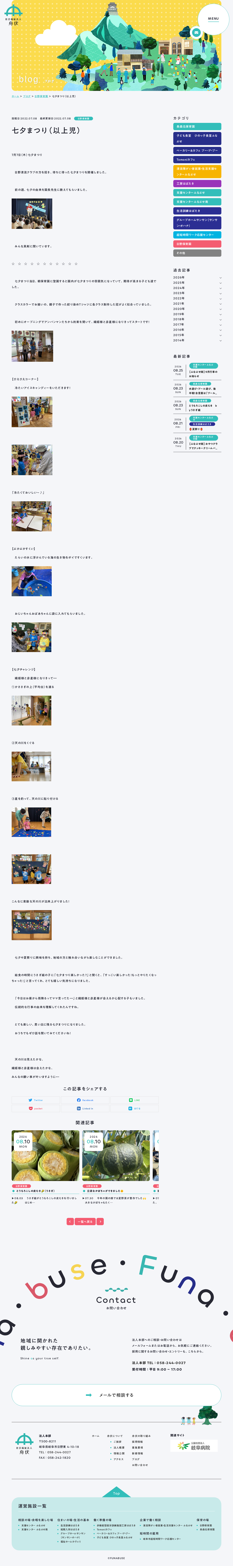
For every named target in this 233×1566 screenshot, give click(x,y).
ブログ (27, 96)
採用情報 (137, 1442)
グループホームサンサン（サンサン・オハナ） (197, 222)
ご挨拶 (118, 1442)
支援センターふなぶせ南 (192, 201)
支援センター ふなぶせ (33, 1525)
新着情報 (137, 1453)
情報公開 (119, 1453)
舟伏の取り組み (141, 1436)
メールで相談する (116, 1395)
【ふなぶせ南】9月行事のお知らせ (203, 374)
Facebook (87, 1100)
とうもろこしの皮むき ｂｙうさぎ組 (203, 407)
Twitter (38, 1100)
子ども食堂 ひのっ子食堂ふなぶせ (197, 138)
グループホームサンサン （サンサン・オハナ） (73, 1535)
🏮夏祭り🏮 (196, 429)
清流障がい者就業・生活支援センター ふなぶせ (167, 1525)
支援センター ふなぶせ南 (34, 1529)
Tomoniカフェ (186, 159)
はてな (137, 1108)
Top (116, 1493)
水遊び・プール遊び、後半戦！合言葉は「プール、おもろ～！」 (203, 393)
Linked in (87, 1108)
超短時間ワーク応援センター (195, 234)
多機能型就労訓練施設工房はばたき (116, 1525)
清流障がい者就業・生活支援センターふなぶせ (197, 171)
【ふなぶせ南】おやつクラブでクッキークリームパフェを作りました (203, 448)
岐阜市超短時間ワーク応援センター (162, 1539)
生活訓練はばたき (188, 210)
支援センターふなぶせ (191, 192)
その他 (181, 253)
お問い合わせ (140, 1465)
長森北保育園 (186, 126)
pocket (38, 1108)
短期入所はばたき (70, 1529)
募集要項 (137, 1447)
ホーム (15, 96)
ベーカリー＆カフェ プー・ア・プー (197, 150)
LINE (137, 1100)
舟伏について (115, 1436)
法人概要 (119, 1447)
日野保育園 (41, 96)
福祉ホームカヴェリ (71, 1542)
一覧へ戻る (85, 1221)
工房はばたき (185, 183)
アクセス (119, 1459)
